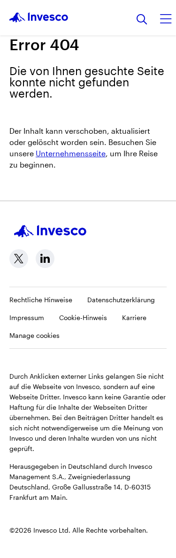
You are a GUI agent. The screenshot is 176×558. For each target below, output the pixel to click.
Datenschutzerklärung (121, 300)
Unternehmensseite (71, 153)
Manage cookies (34, 335)
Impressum (26, 317)
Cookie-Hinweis (83, 317)
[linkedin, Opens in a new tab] (45, 258)
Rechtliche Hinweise (40, 300)
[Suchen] (142, 20)
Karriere (134, 317)
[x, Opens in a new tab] (18, 258)
